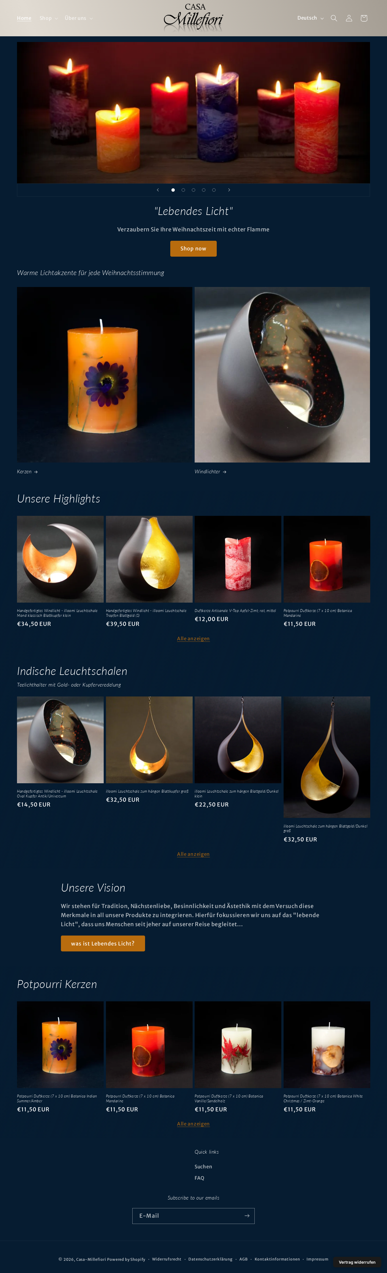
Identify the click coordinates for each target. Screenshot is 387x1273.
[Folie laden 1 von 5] (173, 190)
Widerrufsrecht (167, 1259)
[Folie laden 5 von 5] (214, 190)
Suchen (203, 1167)
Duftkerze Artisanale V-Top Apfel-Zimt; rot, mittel (235, 610)
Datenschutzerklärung (210, 1259)
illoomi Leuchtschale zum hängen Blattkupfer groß (147, 791)
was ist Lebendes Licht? (103, 943)
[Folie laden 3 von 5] (193, 190)
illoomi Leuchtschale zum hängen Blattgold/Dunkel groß (326, 828)
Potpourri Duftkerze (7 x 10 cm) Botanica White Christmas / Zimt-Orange (323, 1098)
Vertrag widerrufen (357, 1262)
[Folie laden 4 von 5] (204, 190)
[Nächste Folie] (229, 190)
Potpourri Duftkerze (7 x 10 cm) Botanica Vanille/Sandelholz (229, 1098)
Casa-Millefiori (91, 1259)
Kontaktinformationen (277, 1259)
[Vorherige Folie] (158, 190)
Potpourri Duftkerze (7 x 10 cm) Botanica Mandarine (318, 613)
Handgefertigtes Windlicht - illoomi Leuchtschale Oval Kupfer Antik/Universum (57, 793)
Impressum (318, 1259)
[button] (48, 18)
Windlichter (207, 471)
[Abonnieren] (246, 1216)
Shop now (193, 248)
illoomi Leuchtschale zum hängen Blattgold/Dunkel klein (237, 793)
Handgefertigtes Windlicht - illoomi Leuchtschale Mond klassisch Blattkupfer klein (57, 613)
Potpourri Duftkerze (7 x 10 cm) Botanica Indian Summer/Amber (57, 1098)
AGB (243, 1259)
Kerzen (24, 471)
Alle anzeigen (193, 639)
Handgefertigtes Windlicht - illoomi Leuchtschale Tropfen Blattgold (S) (146, 613)
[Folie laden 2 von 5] (183, 190)
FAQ (200, 1178)
